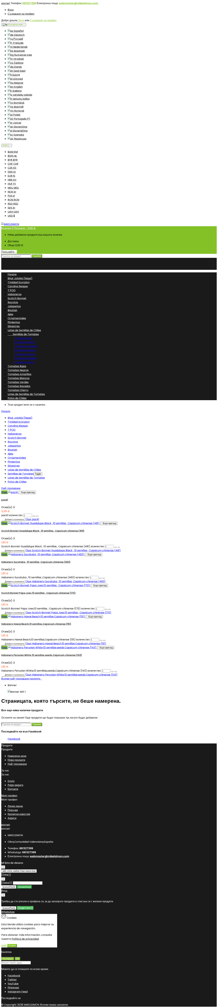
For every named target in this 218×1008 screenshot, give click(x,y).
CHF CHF (13, 164)
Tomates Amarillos (26, 346)
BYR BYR (13, 160)
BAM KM (13, 152)
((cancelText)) (9, 887)
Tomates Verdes (24, 354)
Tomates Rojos (23, 338)
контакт (5, 3)
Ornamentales (17, 318)
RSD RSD (13, 204)
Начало (5, 411)
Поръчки (13, 810)
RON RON (13, 200)
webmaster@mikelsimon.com (78, 3)
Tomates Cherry (24, 362)
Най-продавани (10, 488)
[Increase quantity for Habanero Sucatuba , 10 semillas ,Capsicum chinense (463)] (100, 578)
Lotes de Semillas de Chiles (24, 330)
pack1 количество (12, 515)
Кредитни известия (19, 814)
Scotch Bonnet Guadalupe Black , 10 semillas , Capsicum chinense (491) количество (52, 546)
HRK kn (12, 180)
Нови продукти (16, 760)
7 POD (11, 290)
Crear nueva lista (19, 871)
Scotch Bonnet (17, 298)
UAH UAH (13, 212)
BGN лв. (12, 156)
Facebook (14, 739)
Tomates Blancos (25, 350)
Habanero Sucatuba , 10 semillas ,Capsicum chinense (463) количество (45, 577)
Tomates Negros (24, 342)
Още (32, 519)
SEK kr (11, 208)
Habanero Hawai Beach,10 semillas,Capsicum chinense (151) (36, 624)
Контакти (13, 789)
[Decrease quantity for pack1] (37, 516)
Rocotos (13, 302)
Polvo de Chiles (17, 398)
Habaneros (15, 294)
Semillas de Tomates (23, 334)
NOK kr (12, 192)
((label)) (6, 883)
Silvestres (14, 326)
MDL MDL (13, 188)
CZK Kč (12, 168)
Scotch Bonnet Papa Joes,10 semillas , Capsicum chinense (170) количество (48, 608)
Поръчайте (9, 252)
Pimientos (14, 322)
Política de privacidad (25, 939)
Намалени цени (17, 756)
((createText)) (24, 887)
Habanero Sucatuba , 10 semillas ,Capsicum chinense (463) (36, 562)
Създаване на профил (21, 14)
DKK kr (12, 172)
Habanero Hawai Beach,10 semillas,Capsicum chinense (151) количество (45, 639)
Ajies (10, 314)
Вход (11, 10)
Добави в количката (13, 519)
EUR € (11, 176)
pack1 (4, 499)
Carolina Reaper (18, 286)
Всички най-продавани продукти (21, 679)
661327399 (29, 3)
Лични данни (15, 806)
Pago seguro (15, 785)
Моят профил (9, 795)
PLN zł (11, 196)
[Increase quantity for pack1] (34, 516)
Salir (4, 945)
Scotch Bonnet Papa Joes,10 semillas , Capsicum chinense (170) (38, 593)
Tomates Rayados (25, 358)
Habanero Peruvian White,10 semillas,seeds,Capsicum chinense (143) (41, 655)
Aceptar (12, 945)
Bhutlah (12, 310)
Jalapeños (14, 306)
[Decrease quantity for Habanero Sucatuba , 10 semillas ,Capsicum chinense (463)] (103, 578)
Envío (11, 781)
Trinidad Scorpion (19, 282)
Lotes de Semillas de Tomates (26, 394)
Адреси (12, 818)
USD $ (11, 216)
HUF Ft (12, 184)
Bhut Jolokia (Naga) (20, 278)
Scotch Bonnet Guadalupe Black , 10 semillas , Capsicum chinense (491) (42, 530)
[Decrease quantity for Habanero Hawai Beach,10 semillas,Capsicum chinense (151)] (104, 640)
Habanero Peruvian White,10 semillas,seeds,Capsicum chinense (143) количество (51, 671)
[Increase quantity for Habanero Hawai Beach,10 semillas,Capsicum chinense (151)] (101, 640)
